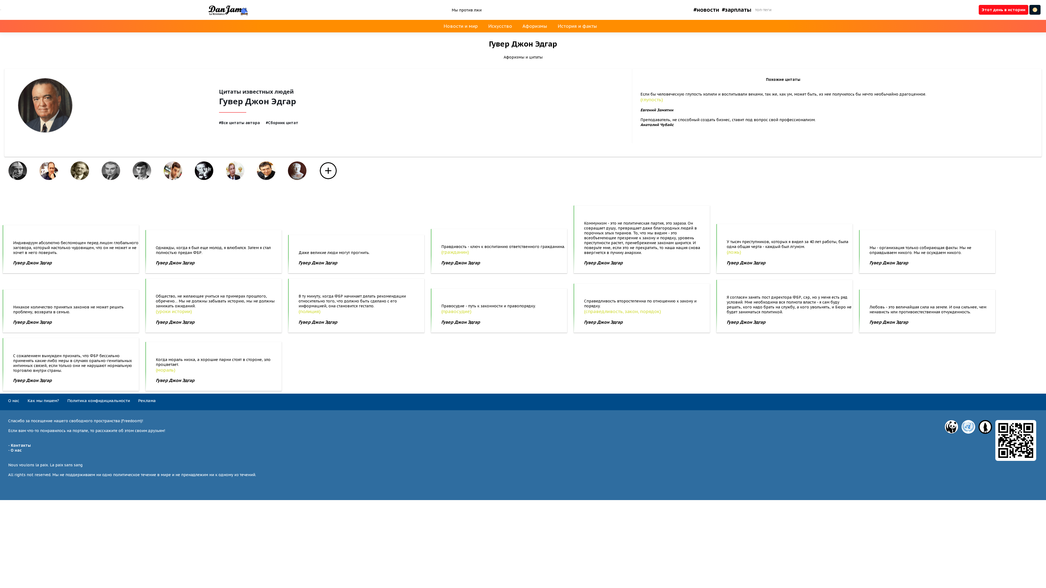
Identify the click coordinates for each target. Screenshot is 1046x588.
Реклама (147, 400)
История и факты (577, 26)
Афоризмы (534, 26)
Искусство (500, 26)
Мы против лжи (467, 10)
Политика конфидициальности (98, 400)
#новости (706, 9)
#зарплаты (736, 9)
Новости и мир (460, 26)
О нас (13, 400)
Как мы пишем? (43, 400)
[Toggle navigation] (0, 9)
